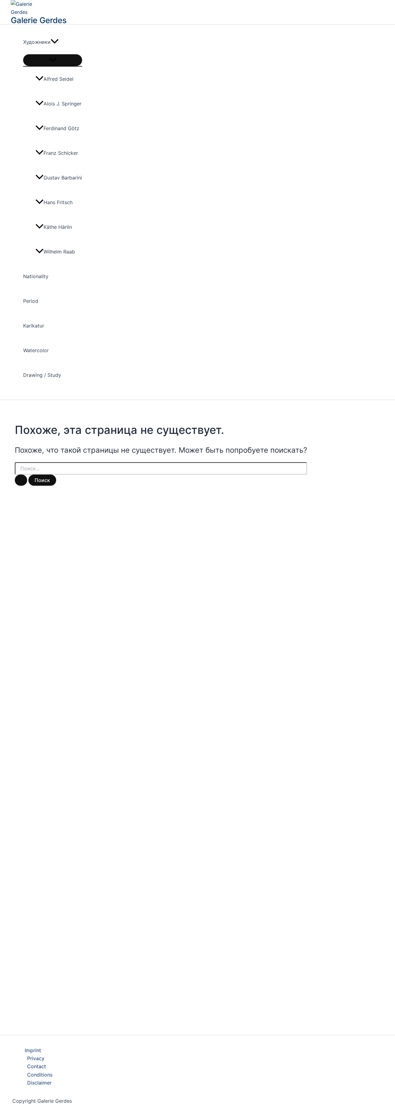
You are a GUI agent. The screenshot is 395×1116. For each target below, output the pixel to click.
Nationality (35, 276)
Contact (36, 1066)
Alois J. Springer (62, 104)
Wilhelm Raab (59, 252)
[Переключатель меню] (52, 60)
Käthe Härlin (58, 227)
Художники (37, 42)
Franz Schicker (61, 153)
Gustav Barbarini (63, 178)
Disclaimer (39, 1083)
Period (30, 301)
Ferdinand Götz (61, 128)
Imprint (33, 1050)
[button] (55, 42)
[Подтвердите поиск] (21, 480)
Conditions (39, 1075)
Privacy (35, 1058)
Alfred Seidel (58, 79)
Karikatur (33, 326)
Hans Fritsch (58, 202)
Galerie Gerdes (39, 20)
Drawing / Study (42, 375)
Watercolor (36, 350)
